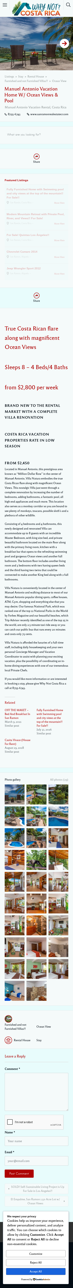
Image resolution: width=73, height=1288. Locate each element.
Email (9, 1152)
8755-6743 (14, 114)
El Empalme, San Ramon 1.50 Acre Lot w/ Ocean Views (35, 1201)
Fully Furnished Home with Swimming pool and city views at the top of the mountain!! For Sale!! (50, 717)
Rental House (35, 76)
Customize (35, 1253)
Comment (12, 1069)
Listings (9, 76)
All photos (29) (59, 779)
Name (10, 1132)
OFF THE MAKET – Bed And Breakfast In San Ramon (17, 713)
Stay (20, 76)
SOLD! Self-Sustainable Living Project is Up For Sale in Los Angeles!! (37, 1188)
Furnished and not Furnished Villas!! (26, 81)
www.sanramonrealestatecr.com (49, 114)
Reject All (36, 1262)
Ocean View (59, 81)
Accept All (36, 1271)
